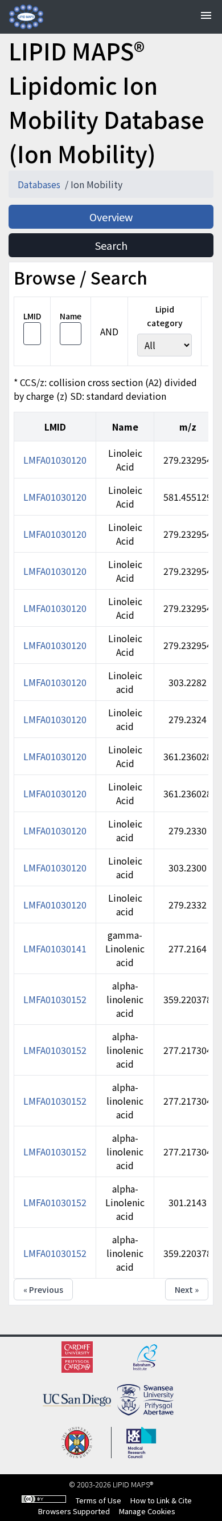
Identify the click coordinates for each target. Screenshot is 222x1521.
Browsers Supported (74, 1511)
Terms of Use (98, 1500)
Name (70, 316)
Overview (111, 216)
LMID (32, 316)
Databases (40, 184)
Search (111, 245)
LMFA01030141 (55, 948)
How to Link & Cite (161, 1500)
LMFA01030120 (55, 460)
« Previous (43, 1289)
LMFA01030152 (55, 999)
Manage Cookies (147, 1511)
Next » (187, 1289)
